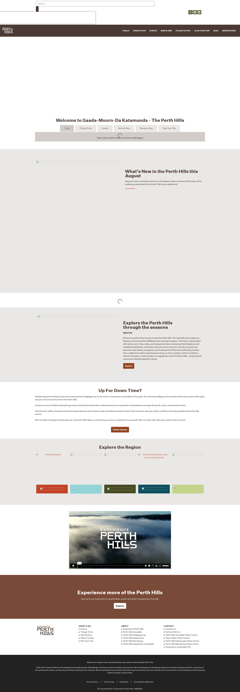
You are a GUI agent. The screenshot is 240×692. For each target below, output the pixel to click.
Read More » (130, 188)
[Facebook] (195, 12)
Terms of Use (109, 682)
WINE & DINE (166, 31)
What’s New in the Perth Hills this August (161, 173)
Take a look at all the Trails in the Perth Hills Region (120, 138)
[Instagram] (190, 12)
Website (138, 688)
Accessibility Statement (143, 682)
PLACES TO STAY (183, 31)
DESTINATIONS (229, 31)
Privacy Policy (92, 682)
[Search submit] (37, 9)
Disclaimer (124, 682)
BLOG (215, 31)
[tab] (67, 128)
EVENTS (153, 31)
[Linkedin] (199, 12)
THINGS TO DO (139, 31)
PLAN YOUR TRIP (202, 31)
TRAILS (125, 31)
